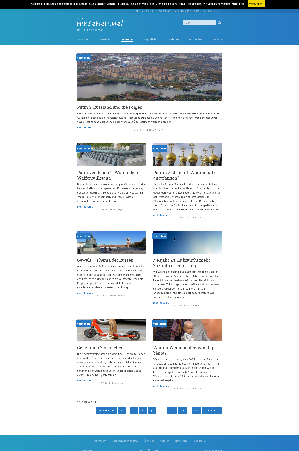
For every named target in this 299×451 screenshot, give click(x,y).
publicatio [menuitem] (200, 441)
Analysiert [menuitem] (83, 39)
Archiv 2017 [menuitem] (183, 11)
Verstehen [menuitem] (127, 39)
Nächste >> (212, 410)
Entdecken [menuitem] (195, 39)
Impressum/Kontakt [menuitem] (208, 11)
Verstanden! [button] (256, 3)
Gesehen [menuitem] (105, 39)
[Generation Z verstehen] (111, 340)
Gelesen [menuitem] (174, 39)
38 (196, 410)
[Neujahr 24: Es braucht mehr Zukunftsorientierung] (187, 253)
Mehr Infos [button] (238, 3)
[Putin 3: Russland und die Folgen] (149, 100)
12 (182, 410)
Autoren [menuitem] (164, 441)
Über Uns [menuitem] (148, 441)
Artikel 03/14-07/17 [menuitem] (159, 11)
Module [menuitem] (217, 39)
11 (172, 410)
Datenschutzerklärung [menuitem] (125, 441)
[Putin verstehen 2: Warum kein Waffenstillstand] (111, 165)
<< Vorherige (106, 410)
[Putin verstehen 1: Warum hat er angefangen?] (187, 165)
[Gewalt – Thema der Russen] (111, 253)
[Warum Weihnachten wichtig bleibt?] (187, 340)
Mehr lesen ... (85, 127)
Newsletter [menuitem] (181, 441)
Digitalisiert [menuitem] (151, 39)
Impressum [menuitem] (99, 441)
